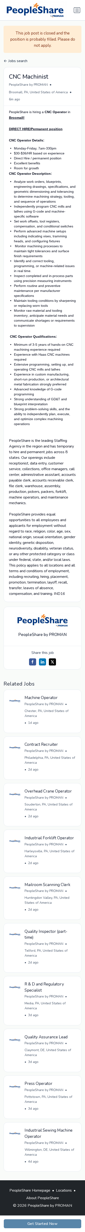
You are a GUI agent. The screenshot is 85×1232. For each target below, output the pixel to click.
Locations (64, 1190)
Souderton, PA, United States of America (48, 807)
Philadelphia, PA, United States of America (50, 760)
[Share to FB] (32, 661)
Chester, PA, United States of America (46, 713)
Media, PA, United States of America (45, 1005)
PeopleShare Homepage (29, 1190)
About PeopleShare (42, 1198)
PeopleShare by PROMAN (28, 84)
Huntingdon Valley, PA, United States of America (47, 900)
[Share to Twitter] (52, 661)
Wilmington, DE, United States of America (49, 1152)
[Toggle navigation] (76, 10)
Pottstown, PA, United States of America (48, 1099)
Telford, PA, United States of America (46, 953)
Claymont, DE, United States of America (48, 1052)
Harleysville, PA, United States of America (49, 853)
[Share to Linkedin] (42, 661)
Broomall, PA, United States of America (38, 92)
